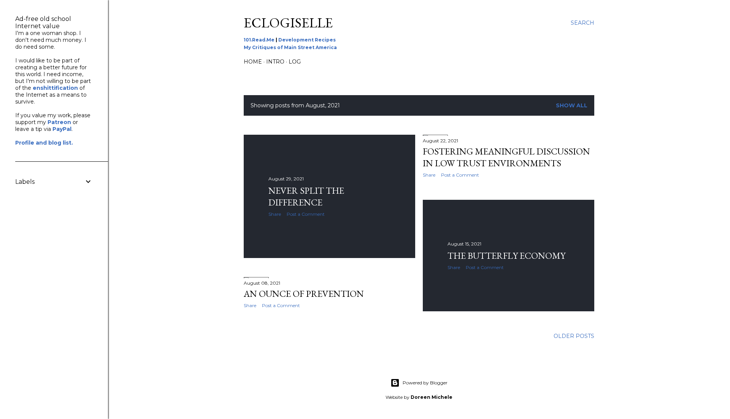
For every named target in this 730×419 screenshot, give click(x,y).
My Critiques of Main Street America (290, 47)
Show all (571, 105)
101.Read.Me (259, 40)
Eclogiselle (288, 23)
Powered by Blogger (425, 383)
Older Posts (574, 336)
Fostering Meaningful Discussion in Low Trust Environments (506, 157)
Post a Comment (306, 214)
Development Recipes (307, 40)
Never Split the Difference (306, 196)
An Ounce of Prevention (304, 294)
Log (295, 61)
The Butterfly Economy (506, 255)
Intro (275, 61)
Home (253, 61)
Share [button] (274, 214)
